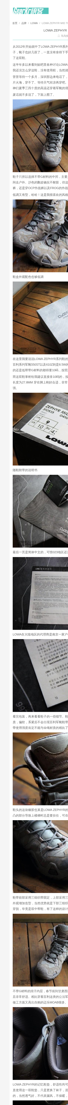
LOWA (34, 23)
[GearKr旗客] (31, 13)
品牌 (23, 23)
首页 (15, 23)
